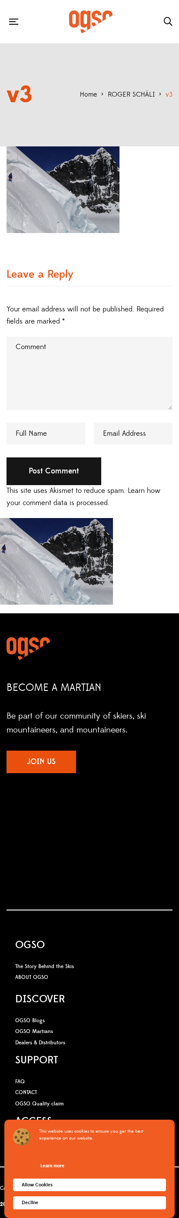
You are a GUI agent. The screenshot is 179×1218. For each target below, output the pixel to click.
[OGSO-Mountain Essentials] (91, 22)
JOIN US (41, 762)
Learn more (52, 1166)
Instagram (79, 820)
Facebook (64, 820)
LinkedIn (114, 820)
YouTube (96, 820)
